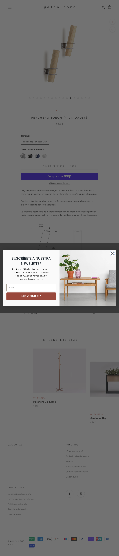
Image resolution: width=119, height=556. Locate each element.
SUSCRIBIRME (31, 296)
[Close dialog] (112, 253)
